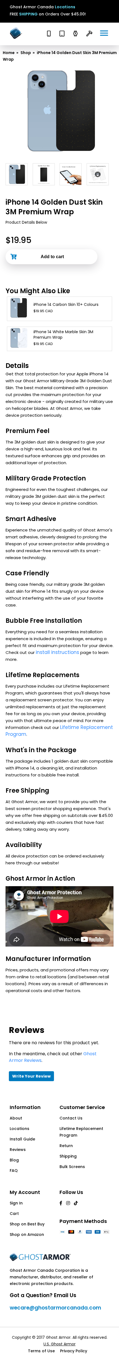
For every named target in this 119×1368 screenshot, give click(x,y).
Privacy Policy (73, 1351)
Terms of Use (41, 1351)
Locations (65, 7)
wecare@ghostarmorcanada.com (55, 1307)
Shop (25, 52)
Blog (14, 1160)
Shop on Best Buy (27, 1224)
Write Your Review (31, 1076)
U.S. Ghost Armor (59, 1344)
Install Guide (22, 1139)
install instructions (57, 652)
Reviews (18, 1149)
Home (9, 52)
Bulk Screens (72, 1166)
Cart (14, 1213)
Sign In (16, 1203)
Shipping (68, 1156)
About (16, 1118)
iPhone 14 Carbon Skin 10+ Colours (66, 304)
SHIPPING (28, 14)
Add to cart (52, 256)
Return (66, 1145)
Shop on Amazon (27, 1234)
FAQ (14, 1170)
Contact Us (71, 1118)
